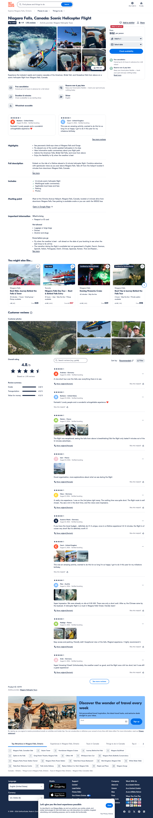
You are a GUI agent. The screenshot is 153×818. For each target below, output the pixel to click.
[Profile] (141, 3)
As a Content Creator (133, 788)
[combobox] (39, 4)
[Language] (132, 3)
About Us (114, 785)
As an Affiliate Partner (133, 792)
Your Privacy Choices (79, 795)
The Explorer (115, 802)
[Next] (144, 285)
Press (113, 795)
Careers (114, 788)
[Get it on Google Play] (57, 786)
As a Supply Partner (133, 785)
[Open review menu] (143, 373)
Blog (113, 792)
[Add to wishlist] (38, 266)
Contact (75, 785)
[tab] (27, 744)
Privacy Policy (76, 792)
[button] (27, 22)
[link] (24, 285)
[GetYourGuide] (11, 4)
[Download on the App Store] (57, 795)
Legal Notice (76, 788)
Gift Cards (115, 799)
